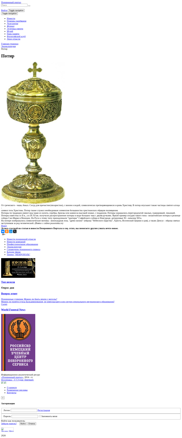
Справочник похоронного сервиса (23, 249)
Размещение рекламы (17, 390)
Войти (4, 10)
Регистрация (44, 410)
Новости (11, 18)
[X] (14, 231)
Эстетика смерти (15, 28)
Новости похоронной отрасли (21, 239)
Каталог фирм (13, 252)
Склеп (4, 304)
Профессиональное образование (22, 244)
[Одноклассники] (7, 231)
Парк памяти (13, 34)
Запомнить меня (49, 416)
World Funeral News (13, 309)
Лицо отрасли (13, 39)
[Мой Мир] (11, 231)
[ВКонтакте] (3, 231)
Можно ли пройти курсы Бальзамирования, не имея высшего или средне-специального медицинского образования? (57, 301)
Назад (4, 226)
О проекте (12, 387)
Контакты (11, 392)
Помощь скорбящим (16, 21)
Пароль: (7, 416)
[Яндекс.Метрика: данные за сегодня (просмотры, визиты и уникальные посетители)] (7, 429)
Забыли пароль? (9, 423)
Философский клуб (16, 36)
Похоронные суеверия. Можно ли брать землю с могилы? (29, 299)
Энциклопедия (14, 247)
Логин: (6, 410)
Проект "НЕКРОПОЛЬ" (18, 254)
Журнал (10, 26)
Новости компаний (16, 242)
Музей (10, 31)
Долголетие (12, 23)
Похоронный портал (11, 2)
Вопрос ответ (9, 293)
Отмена (31, 424)
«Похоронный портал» (12, 377)
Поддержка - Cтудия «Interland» (17, 380)
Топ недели (8, 282)
